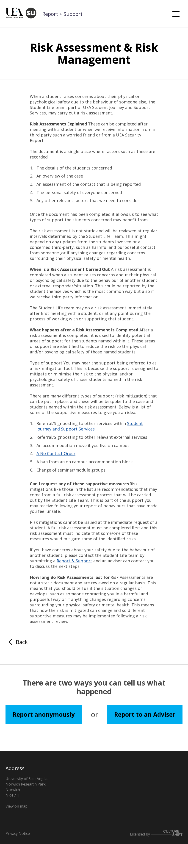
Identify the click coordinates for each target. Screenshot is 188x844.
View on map (17, 806)
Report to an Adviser (144, 714)
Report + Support (62, 13)
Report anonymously (44, 714)
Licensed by (140, 834)
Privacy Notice (18, 833)
